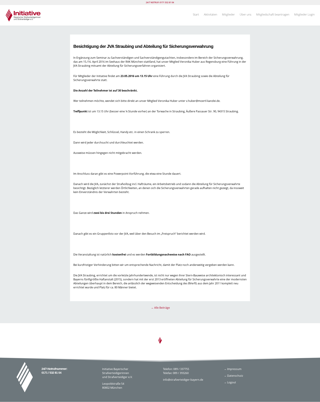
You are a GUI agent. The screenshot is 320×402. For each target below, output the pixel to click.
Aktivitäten (210, 14)
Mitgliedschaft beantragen (272, 14)
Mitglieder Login (304, 14)
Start (196, 14)
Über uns (245, 14)
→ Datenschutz (233, 376)
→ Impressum (233, 369)
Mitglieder (228, 14)
